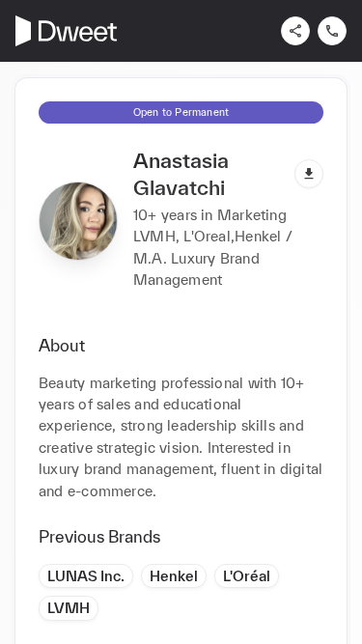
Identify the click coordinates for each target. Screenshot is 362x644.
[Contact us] (332, 30)
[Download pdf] (308, 173)
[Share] (295, 30)
